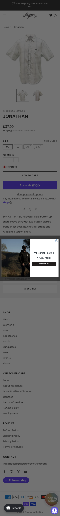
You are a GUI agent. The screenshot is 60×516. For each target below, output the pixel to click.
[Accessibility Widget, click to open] (54, 510)
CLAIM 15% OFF (44, 264)
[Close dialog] (56, 240)
